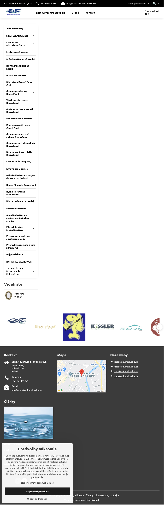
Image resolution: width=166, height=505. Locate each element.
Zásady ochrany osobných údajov (102, 495)
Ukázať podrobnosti (37, 498)
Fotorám (19, 293)
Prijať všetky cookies (37, 491)
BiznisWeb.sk (92, 499)
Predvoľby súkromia (74, 495)
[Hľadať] (130, 12)
